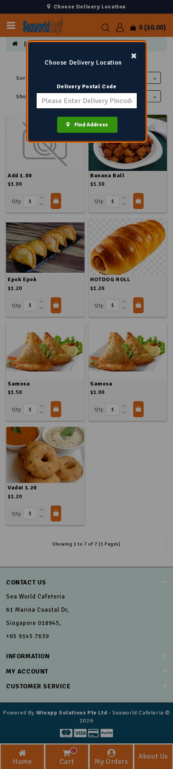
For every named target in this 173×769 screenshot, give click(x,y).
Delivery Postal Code (87, 86)
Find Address (89, 124)
